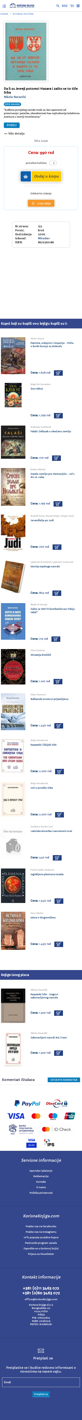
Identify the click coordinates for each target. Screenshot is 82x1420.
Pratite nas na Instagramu (41, 1231)
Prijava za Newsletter (41, 1254)
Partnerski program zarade (41, 1243)
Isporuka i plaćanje (41, 1170)
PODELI (12, 125)
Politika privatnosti (41, 1192)
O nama (41, 1187)
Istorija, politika (23, 14)
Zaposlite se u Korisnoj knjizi (41, 1248)
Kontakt (41, 1181)
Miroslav (44, 238)
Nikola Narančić (15, 97)
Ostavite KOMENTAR (64, 1079)
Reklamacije (41, 1176)
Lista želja (44, 203)
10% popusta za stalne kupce (41, 1237)
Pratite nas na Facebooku (41, 1226)
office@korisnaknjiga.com (41, 1299)
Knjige (4, 14)
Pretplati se (41, 1394)
